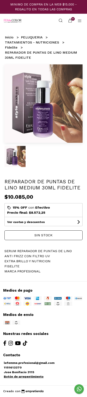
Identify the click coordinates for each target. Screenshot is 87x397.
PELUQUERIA (32, 37)
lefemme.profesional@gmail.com (29, 362)
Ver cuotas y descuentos (26, 222)
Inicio (10, 37)
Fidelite (12, 47)
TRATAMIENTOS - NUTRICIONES (32, 42)
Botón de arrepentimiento (24, 376)
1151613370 (13, 367)
